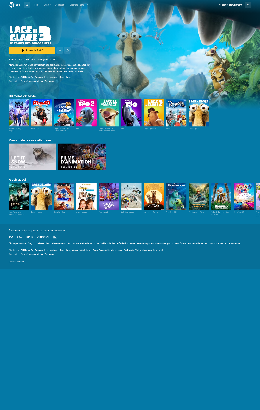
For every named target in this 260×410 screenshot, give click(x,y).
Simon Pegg (92, 250)
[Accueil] (14, 5)
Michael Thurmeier (45, 81)
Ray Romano (37, 77)
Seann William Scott (108, 250)
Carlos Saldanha (28, 81)
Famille (29, 59)
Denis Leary (65, 77)
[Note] (67, 50)
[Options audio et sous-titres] (48, 59)
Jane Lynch (158, 250)
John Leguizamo (51, 77)
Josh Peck (123, 250)
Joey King (147, 250)
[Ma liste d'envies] (59, 50)
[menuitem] (27, 5)
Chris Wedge (135, 250)
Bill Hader (25, 77)
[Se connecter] (248, 5)
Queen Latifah (78, 250)
